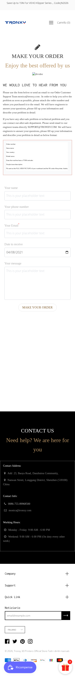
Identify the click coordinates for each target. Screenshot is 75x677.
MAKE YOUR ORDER (37, 307)
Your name (11, 187)
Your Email (11, 225)
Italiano (12, 629)
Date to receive (13, 244)
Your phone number (16, 206)
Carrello (63, 22)
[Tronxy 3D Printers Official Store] (15, 22)
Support (10, 585)
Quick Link (12, 597)
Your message (12, 263)
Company (10, 573)
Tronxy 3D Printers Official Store (31, 651)
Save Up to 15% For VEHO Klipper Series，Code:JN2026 (37, 3)
